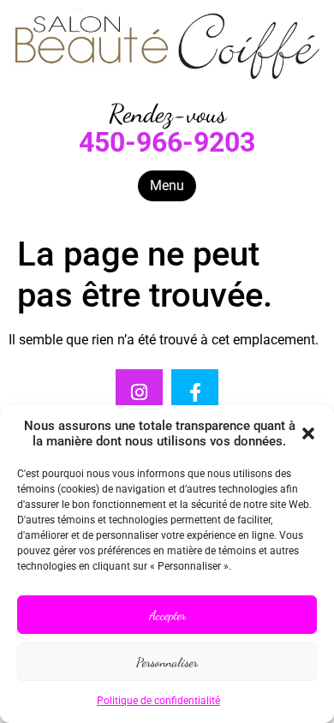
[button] (308, 433)
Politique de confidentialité (158, 701)
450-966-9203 (167, 142)
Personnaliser (167, 662)
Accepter (167, 615)
